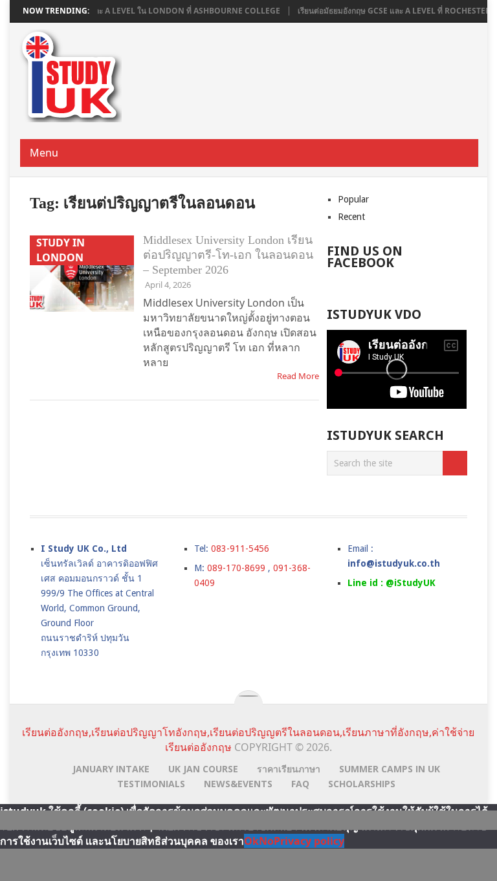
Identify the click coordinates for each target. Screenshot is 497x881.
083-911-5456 (240, 548)
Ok (251, 841)
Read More (298, 376)
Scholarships (361, 784)
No (266, 841)
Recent (351, 217)
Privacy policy (309, 841)
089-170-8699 (236, 568)
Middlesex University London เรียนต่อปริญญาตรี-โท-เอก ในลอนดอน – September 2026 (228, 255)
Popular (353, 199)
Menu (44, 153)
